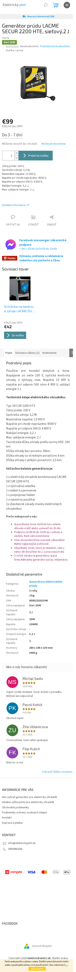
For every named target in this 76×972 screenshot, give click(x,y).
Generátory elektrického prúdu (46, 584)
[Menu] (67, 5)
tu (66, 965)
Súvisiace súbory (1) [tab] (27, 353)
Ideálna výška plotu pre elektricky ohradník (28, 802)
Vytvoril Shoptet (42, 946)
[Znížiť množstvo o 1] (16, 158)
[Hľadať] (46, 5)
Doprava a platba (12, 823)
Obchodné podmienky (15, 807)
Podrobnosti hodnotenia (55, 46)
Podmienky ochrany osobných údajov (24, 813)
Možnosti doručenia (53, 144)
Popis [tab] (8, 353)
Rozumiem (37, 968)
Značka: (14, 50)
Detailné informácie (14, 205)
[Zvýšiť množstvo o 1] (16, 153)
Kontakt (7, 818)
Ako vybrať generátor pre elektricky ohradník (29, 797)
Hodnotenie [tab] (49, 353)
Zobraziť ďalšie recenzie (57, 772)
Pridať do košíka (38, 155)
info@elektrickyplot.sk (22, 843)
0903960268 (15, 849)
